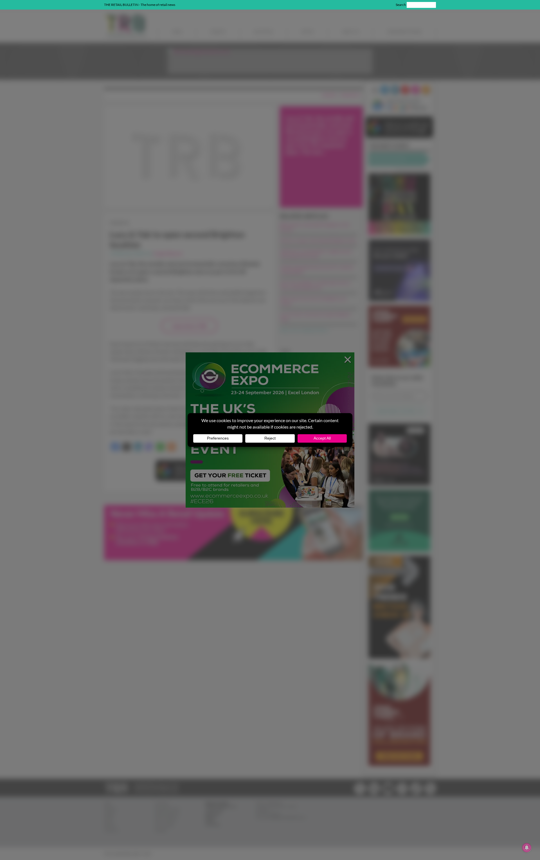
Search (401, 5)
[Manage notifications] (526, 847)
